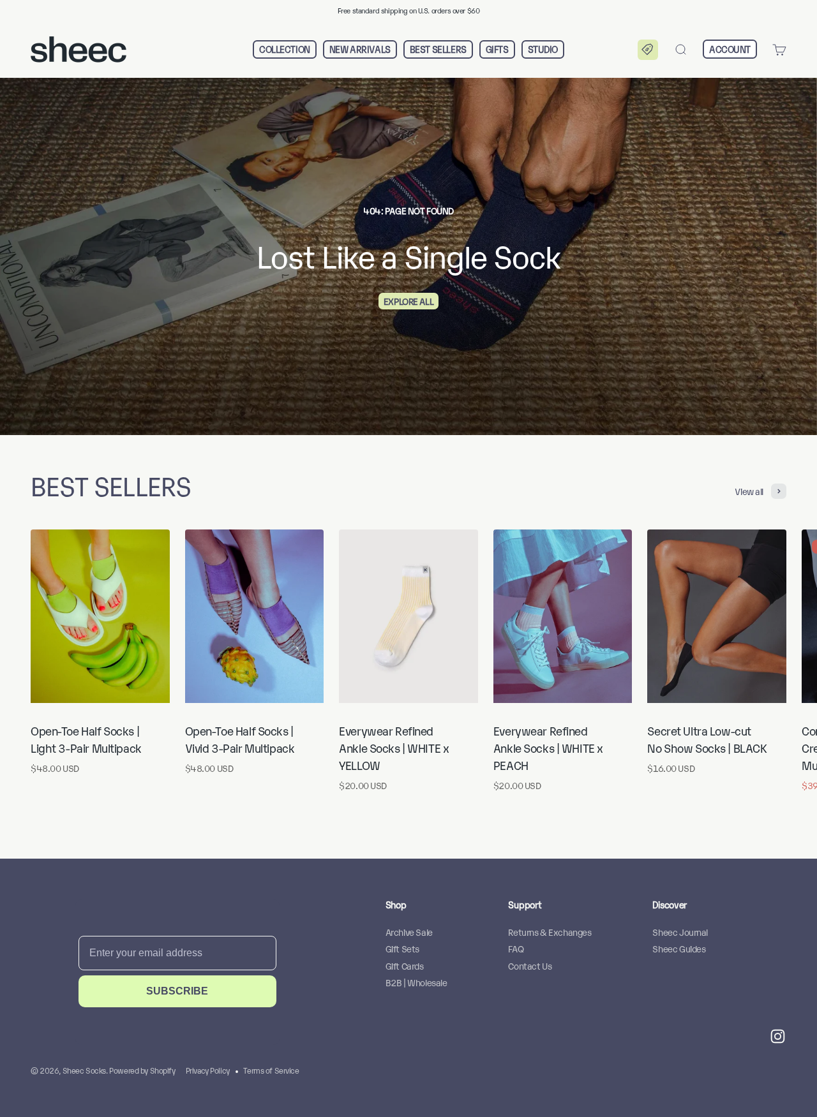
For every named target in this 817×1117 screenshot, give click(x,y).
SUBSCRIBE (177, 991)
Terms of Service (271, 1070)
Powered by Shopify (142, 1070)
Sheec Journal (680, 932)
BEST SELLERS (438, 49)
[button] (648, 50)
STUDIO (543, 49)
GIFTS (497, 49)
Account (730, 49)
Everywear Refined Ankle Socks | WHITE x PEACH (548, 748)
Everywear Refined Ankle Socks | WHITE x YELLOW (394, 748)
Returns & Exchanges (549, 932)
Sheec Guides (678, 948)
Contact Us (529, 965)
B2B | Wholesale (416, 982)
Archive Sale (409, 932)
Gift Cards (405, 965)
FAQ (515, 948)
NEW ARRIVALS (360, 49)
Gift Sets (402, 948)
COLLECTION (284, 49)
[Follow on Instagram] (777, 1036)
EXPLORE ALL (408, 301)
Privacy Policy (208, 1070)
